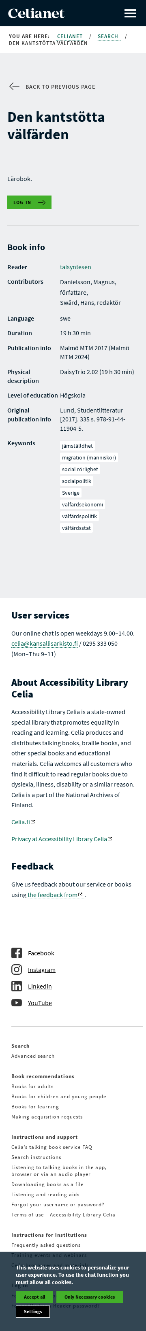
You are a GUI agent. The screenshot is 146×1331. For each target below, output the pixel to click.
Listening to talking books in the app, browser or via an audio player (59, 1171)
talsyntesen (75, 267)
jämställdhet (77, 445)
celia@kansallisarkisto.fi (44, 643)
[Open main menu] (130, 13)
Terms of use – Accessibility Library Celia (63, 1214)
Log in (22, 202)
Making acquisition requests (47, 1116)
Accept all (34, 1297)
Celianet (70, 36)
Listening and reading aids (45, 1194)
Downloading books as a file (47, 1184)
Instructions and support (44, 1136)
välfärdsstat (76, 528)
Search (109, 36)
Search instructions (36, 1157)
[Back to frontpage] (36, 15)
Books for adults (32, 1086)
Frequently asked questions (46, 1245)
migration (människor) (89, 457)
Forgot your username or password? (58, 1204)
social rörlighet (80, 469)
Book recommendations (43, 1076)
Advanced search (33, 1055)
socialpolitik (76, 481)
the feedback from (52, 895)
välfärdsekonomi (82, 504)
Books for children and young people (58, 1096)
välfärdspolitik (79, 516)
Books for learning (35, 1106)
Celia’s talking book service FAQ (51, 1147)
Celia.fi (20, 822)
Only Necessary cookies (89, 1297)
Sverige (70, 492)
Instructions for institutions (49, 1234)
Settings (33, 1311)
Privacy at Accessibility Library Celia (59, 839)
